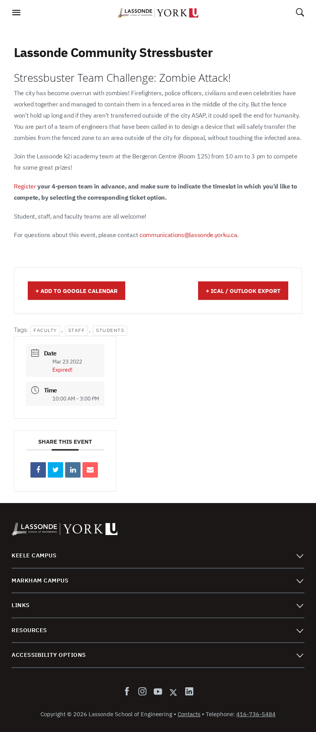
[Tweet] (55, 470)
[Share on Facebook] (38, 470)
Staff (76, 330)
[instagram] (142, 691)
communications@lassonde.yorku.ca (188, 235)
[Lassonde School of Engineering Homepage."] (158, 13)
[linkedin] (188, 691)
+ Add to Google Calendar (76, 290)
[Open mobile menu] (16, 14)
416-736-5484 (256, 714)
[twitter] (173, 691)
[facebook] (128, 691)
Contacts (189, 714)
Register (25, 186)
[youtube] (157, 691)
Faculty (45, 330)
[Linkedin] (73, 470)
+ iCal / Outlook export (243, 290)
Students (110, 330)
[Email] (90, 470)
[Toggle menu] (299, 555)
